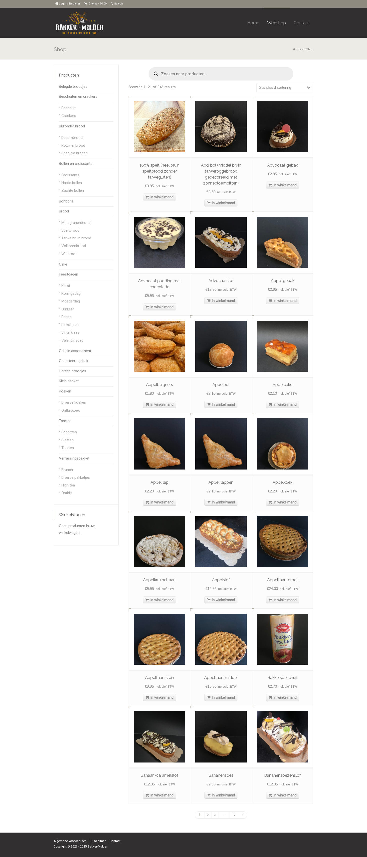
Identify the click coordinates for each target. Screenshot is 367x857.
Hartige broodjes (72, 371)
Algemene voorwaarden (70, 841)
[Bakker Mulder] (79, 22)
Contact (301, 22)
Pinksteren (70, 324)
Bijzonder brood (72, 126)
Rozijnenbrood (73, 145)
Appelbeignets (159, 384)
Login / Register (69, 3)
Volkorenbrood (73, 246)
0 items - (98, 3)
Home (253, 22)
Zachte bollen (72, 190)
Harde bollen (71, 183)
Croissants (70, 175)
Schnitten (69, 432)
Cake (63, 264)
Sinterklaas (70, 332)
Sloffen (67, 440)
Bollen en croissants (75, 163)
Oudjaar (67, 309)
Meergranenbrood (76, 222)
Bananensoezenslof (282, 775)
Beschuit (68, 108)
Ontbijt (66, 493)
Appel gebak (282, 280)
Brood (64, 211)
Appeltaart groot (282, 579)
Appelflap (160, 482)
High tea (68, 485)
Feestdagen (68, 274)
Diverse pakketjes (75, 477)
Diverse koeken (73, 402)
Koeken (65, 391)
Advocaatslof (221, 280)
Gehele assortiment (75, 351)
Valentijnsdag (72, 340)
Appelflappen (220, 482)
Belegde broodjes (73, 86)
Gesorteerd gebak (73, 361)
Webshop (276, 22)
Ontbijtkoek (70, 410)
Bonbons (66, 201)
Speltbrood (70, 230)
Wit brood (69, 254)
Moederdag (70, 301)
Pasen (66, 317)
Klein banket (69, 381)
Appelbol (220, 384)
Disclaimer (98, 841)
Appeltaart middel (221, 677)
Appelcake (282, 384)
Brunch (67, 470)
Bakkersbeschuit (282, 677)
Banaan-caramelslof (159, 775)
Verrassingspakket (74, 458)
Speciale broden (74, 153)
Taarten (65, 421)
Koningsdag (71, 293)
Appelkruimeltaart (159, 579)
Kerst (65, 286)
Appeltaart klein (159, 677)
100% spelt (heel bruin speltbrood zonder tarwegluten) (160, 171)
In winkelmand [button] (162, 197)
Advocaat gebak (282, 165)
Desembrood (72, 137)
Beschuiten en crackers (78, 96)
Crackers (68, 115)
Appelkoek (282, 482)
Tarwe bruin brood (76, 238)
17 (233, 815)
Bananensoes (220, 775)
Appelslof (221, 579)
